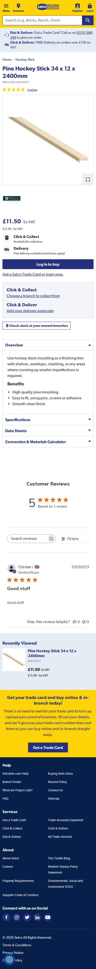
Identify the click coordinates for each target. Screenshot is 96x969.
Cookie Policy (12, 960)
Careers (7, 866)
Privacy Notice (12, 953)
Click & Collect (12, 828)
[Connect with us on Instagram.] (17, 917)
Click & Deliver (58, 828)
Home (6, 59)
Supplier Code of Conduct (20, 895)
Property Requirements (18, 881)
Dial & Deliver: (21, 33)
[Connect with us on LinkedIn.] (37, 917)
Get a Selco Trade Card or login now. (33, 274)
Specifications (17, 419)
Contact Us (55, 790)
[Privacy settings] (9, 959)
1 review (32, 90)
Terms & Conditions (16, 945)
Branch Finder (11, 782)
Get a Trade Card (14, 820)
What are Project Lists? (17, 790)
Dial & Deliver (11, 837)
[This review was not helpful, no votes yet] (83, 622)
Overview (14, 345)
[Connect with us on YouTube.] (48, 917)
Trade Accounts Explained (65, 820)
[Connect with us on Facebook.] (6, 917)
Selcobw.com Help (15, 773)
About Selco (10, 858)
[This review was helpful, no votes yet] (74, 622)
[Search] (88, 20)
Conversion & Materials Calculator (35, 441)
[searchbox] (27, 539)
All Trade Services (60, 837)
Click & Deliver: (22, 42)
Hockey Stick (25, 59)
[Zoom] (87, 179)
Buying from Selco (60, 773)
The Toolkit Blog (59, 858)
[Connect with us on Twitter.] (27, 917)
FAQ (5, 798)
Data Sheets (16, 430)
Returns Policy (57, 782)
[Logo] (48, 7)
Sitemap (53, 798)
